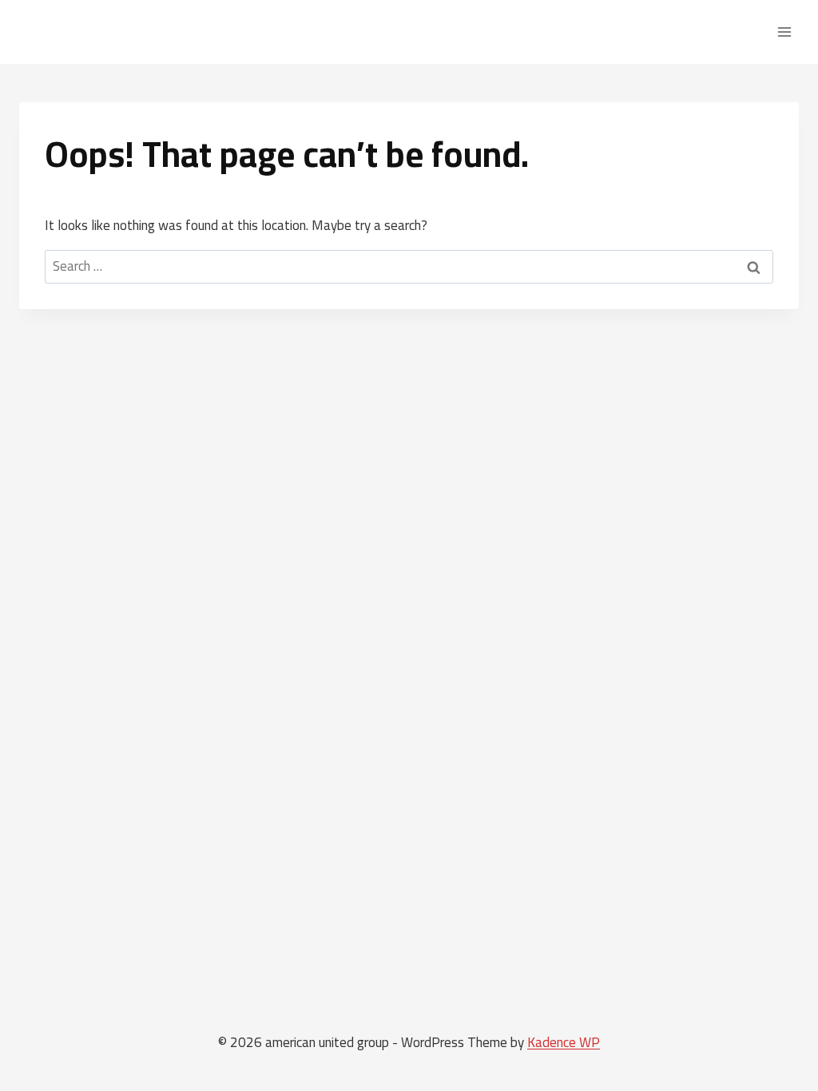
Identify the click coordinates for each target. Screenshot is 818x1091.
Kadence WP (563, 1042)
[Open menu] (784, 31)
